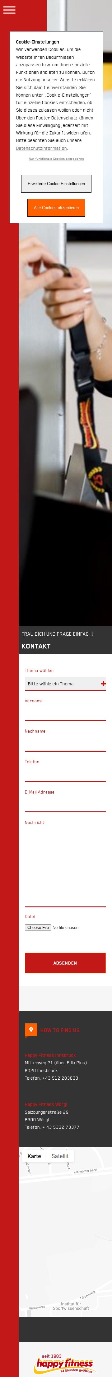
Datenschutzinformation (41, 148)
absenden (65, 963)
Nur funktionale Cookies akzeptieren (56, 158)
